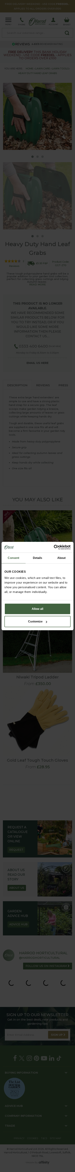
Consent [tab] (13, 557)
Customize (35, 621)
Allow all (37, 608)
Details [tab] (37, 557)
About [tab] (61, 557)
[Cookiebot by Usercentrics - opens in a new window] (54, 547)
